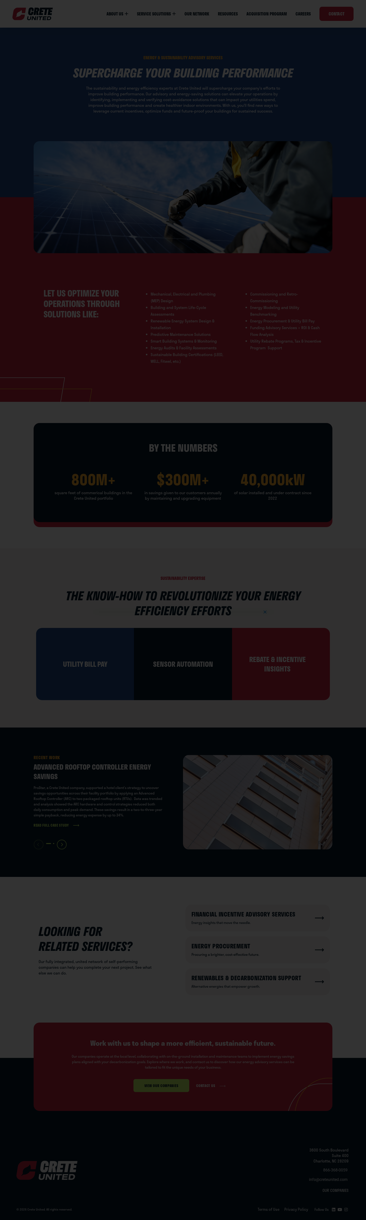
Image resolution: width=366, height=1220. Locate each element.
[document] (183, 610)
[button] (265, 612)
